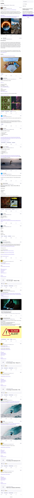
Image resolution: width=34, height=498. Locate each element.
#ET (14, 138)
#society (2, 137)
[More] (21, 35)
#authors (14, 294)
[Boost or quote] (6, 35)
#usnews (5, 424)
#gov (19, 137)
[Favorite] (11, 35)
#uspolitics (7, 424)
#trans (9, 423)
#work (9, 138)
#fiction (20, 294)
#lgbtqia (13, 423)
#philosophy (6, 137)
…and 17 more (16, 209)
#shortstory (11, 294)
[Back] (1, 1)
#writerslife (4, 294)
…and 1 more (14, 111)
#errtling (12, 137)
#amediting (17, 294)
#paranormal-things (18, 138)
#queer (11, 423)
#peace (13, 138)
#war (11, 138)
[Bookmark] (16, 35)
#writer (2, 294)
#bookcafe (14, 137)
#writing (7, 138)
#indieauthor (8, 294)
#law (4, 137)
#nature (9, 137)
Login (28, 17)
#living (4, 138)
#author (13, 293)
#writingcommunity (9, 293)
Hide (20, 159)
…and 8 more (14, 339)
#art (5, 138)
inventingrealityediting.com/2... (5, 296)
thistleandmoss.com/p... (12, 424)
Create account (28, 15)
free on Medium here (3, 52)
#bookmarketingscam (4, 293)
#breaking (2, 424)
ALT (20, 33)
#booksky (2, 295)
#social (2, 138)
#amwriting (18, 293)
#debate (17, 137)
